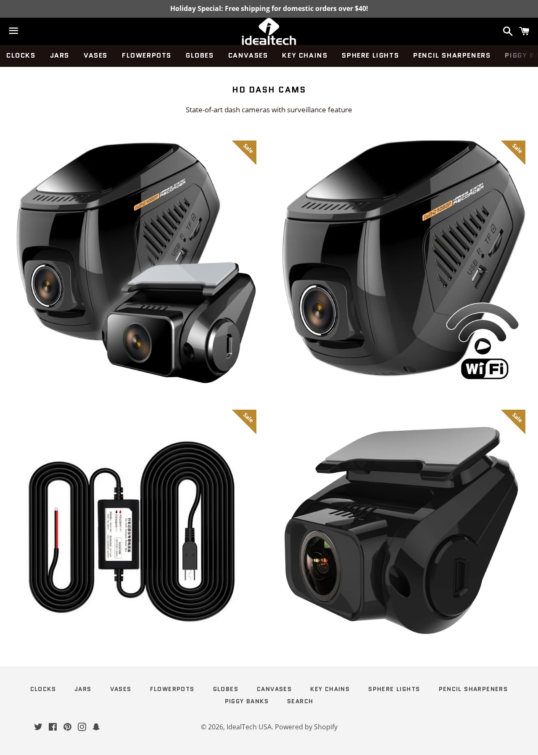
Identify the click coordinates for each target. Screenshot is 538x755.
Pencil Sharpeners (452, 55)
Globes (200, 55)
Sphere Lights (370, 55)
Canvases (248, 55)
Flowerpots (146, 55)
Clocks (21, 55)
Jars (59, 55)
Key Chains (304, 55)
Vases (96, 55)
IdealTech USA (249, 726)
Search (300, 701)
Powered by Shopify (306, 726)
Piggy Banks (247, 701)
